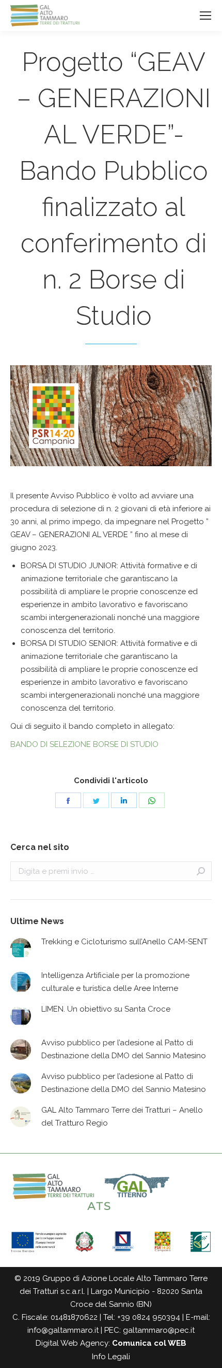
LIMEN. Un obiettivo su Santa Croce (105, 1009)
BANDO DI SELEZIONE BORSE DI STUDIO (84, 744)
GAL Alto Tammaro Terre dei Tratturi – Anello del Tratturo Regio (122, 1116)
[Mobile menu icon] (205, 15)
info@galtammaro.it (63, 1330)
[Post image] (20, 948)
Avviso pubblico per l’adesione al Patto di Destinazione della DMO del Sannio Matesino (123, 1049)
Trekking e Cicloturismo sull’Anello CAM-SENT (124, 941)
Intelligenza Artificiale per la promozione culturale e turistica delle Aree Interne (115, 982)
